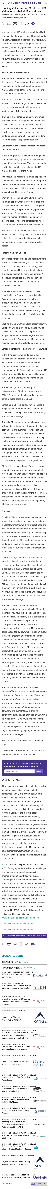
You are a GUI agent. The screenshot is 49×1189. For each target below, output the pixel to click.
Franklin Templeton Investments (19, 923)
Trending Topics (11, 962)
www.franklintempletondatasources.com (20, 917)
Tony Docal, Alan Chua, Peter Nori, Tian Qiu (20, 15)
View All (25, 962)
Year (44, 1184)
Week (33, 1184)
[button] (3, 24)
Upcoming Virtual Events (17, 968)
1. (3, 864)
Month (39, 1184)
